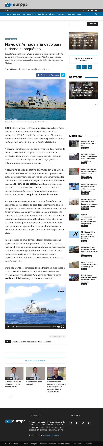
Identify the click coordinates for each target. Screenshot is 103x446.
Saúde (84, 269)
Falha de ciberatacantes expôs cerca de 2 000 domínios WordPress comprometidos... (89, 219)
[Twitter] (92, 10)
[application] (35, 306)
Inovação (85, 193)
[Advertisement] (35, 28)
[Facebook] (84, 10)
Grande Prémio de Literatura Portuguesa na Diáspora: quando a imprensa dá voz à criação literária (56, 387)
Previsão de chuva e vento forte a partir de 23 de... (88, 143)
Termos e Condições (30, 444)
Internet (84, 226)
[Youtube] (96, 10)
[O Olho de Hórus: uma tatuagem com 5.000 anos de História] (14, 373)
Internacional (41, 14)
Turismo (48, 341)
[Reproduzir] (8, 326)
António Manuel (11, 69)
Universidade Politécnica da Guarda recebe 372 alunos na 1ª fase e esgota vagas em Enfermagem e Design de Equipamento (83, 40)
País (23, 14)
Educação (85, 208)
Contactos (88, 444)
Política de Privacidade (48, 444)
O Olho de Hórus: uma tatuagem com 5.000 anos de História (13, 384)
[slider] (33, 326)
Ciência (52, 14)
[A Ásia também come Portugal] (35, 373)
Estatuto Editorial (64, 444)
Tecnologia (61, 14)
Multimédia (10, 18)
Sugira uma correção (58, 336)
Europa (30, 14)
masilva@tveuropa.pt (27, 69)
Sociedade (13, 39)
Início (8, 14)
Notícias (16, 14)
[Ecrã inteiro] (62, 326)
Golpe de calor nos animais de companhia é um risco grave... (89, 264)
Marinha (15, 341)
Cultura (71, 14)
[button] (96, 14)
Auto (79, 14)
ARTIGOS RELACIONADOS (35, 361)
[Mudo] (58, 326)
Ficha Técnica (77, 444)
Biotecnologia (86, 178)
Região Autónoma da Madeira (31, 341)
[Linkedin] (88, 10)
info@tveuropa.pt (52, 435)
